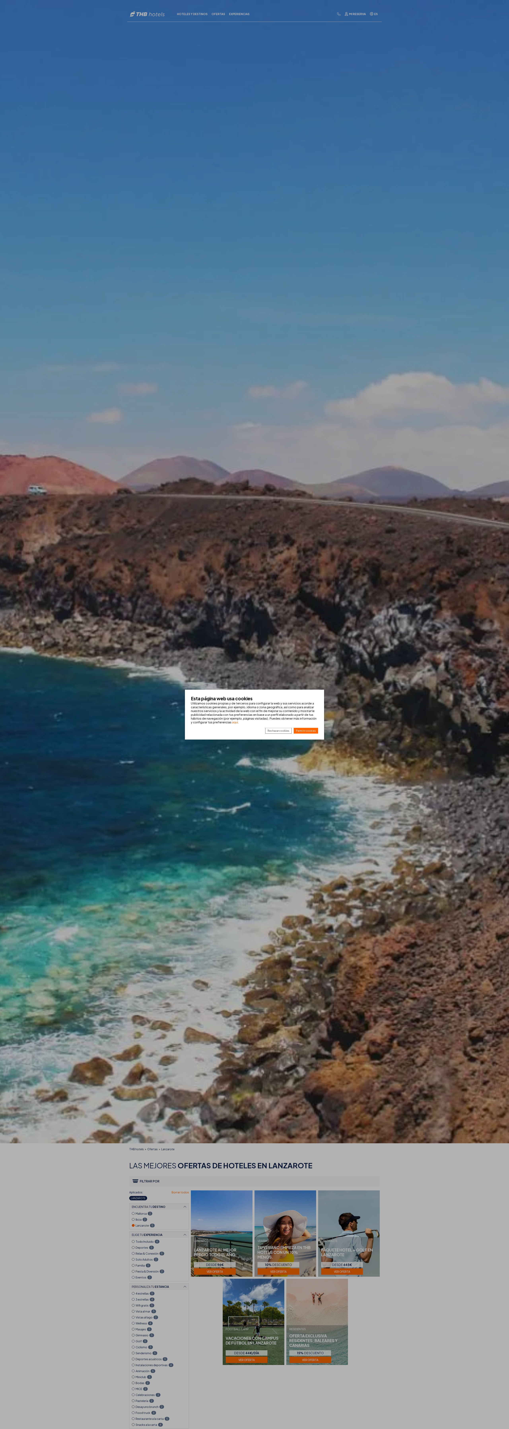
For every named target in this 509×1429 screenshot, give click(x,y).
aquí (235, 722)
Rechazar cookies (278, 730)
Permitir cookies (306, 730)
